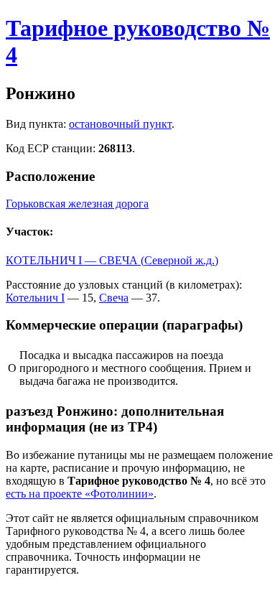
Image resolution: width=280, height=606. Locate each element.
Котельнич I (35, 298)
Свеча (114, 298)
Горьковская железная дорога (77, 203)
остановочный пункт (120, 124)
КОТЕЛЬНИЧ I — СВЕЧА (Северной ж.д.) (112, 260)
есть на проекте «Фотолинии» (80, 494)
